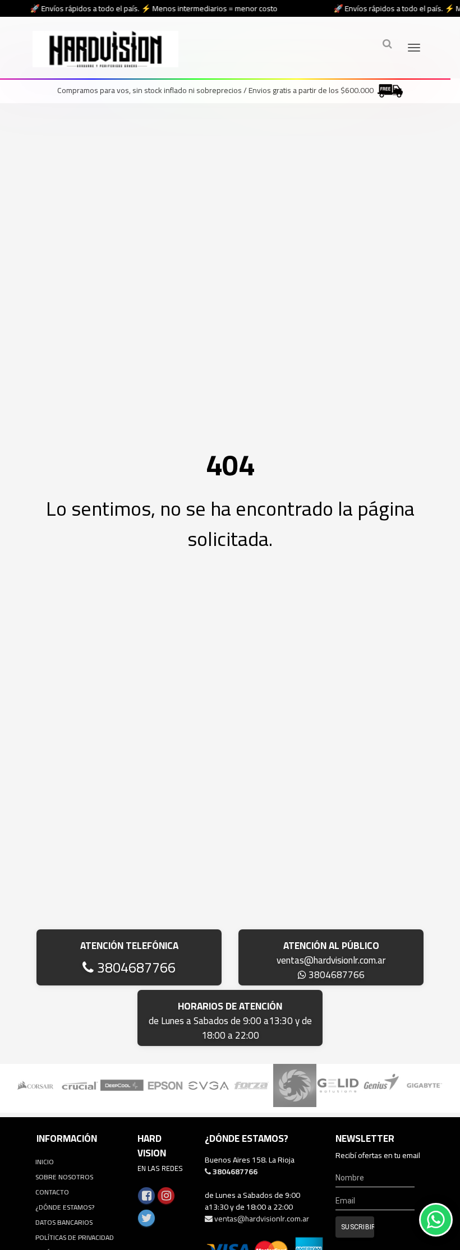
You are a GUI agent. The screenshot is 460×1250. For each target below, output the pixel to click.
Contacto (52, 1192)
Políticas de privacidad (74, 1237)
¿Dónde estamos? (64, 1207)
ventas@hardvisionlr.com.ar (331, 960)
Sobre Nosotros (64, 1176)
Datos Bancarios (64, 1222)
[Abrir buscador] (387, 43)
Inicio (44, 1161)
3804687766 (135, 967)
